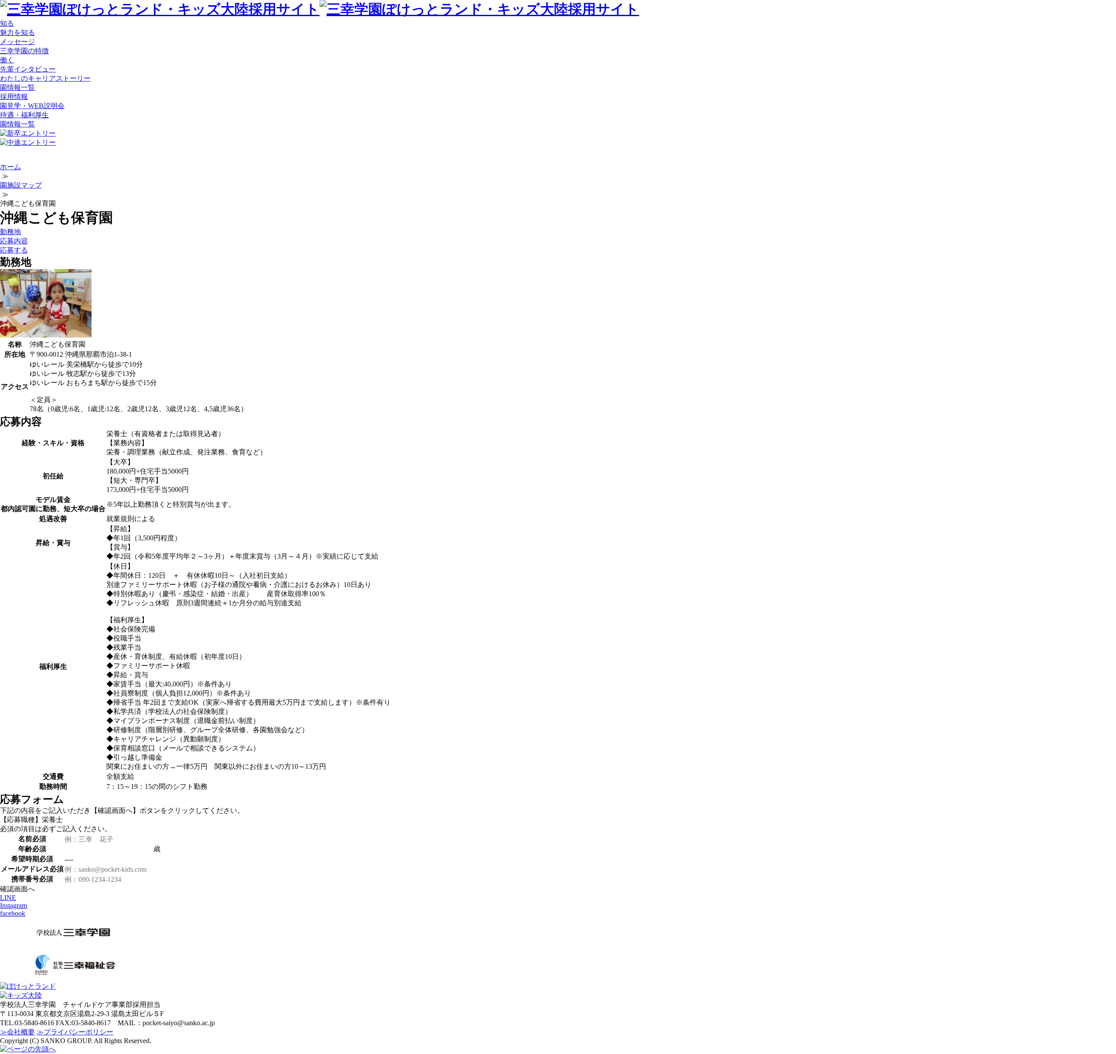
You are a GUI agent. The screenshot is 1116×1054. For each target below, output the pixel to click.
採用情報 (14, 96)
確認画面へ (17, 889)
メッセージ (17, 41)
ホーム (10, 167)
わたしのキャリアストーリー (45, 78)
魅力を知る (17, 32)
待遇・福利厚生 (24, 115)
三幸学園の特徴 (24, 51)
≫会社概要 (17, 1032)
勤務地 (10, 231)
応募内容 (14, 241)
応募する (14, 250)
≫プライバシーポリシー (75, 1032)
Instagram (13, 905)
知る (7, 23)
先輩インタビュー (28, 69)
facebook (12, 913)
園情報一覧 (17, 87)
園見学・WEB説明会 (32, 105)
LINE (8, 897)
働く (7, 60)
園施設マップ (21, 185)
